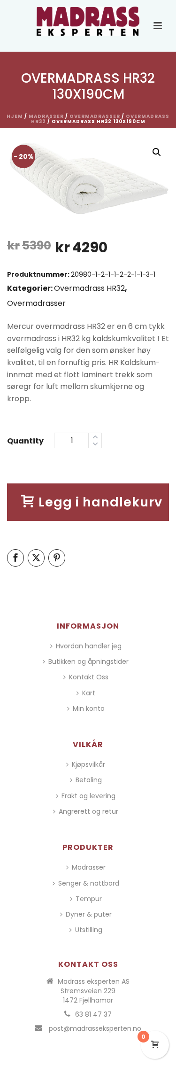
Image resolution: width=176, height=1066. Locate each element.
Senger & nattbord (88, 883)
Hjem (15, 116)
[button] (156, 152)
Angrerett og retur (88, 811)
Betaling (89, 780)
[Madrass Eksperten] (88, 21)
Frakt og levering (88, 796)
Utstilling (88, 929)
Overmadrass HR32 (89, 288)
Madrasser (46, 116)
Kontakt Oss (88, 677)
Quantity (25, 441)
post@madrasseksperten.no (95, 1028)
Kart (88, 693)
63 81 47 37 (93, 1014)
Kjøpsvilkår (88, 764)
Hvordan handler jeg (89, 646)
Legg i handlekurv (100, 502)
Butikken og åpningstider (88, 661)
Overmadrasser (94, 116)
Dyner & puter (89, 914)
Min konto (89, 708)
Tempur (89, 898)
